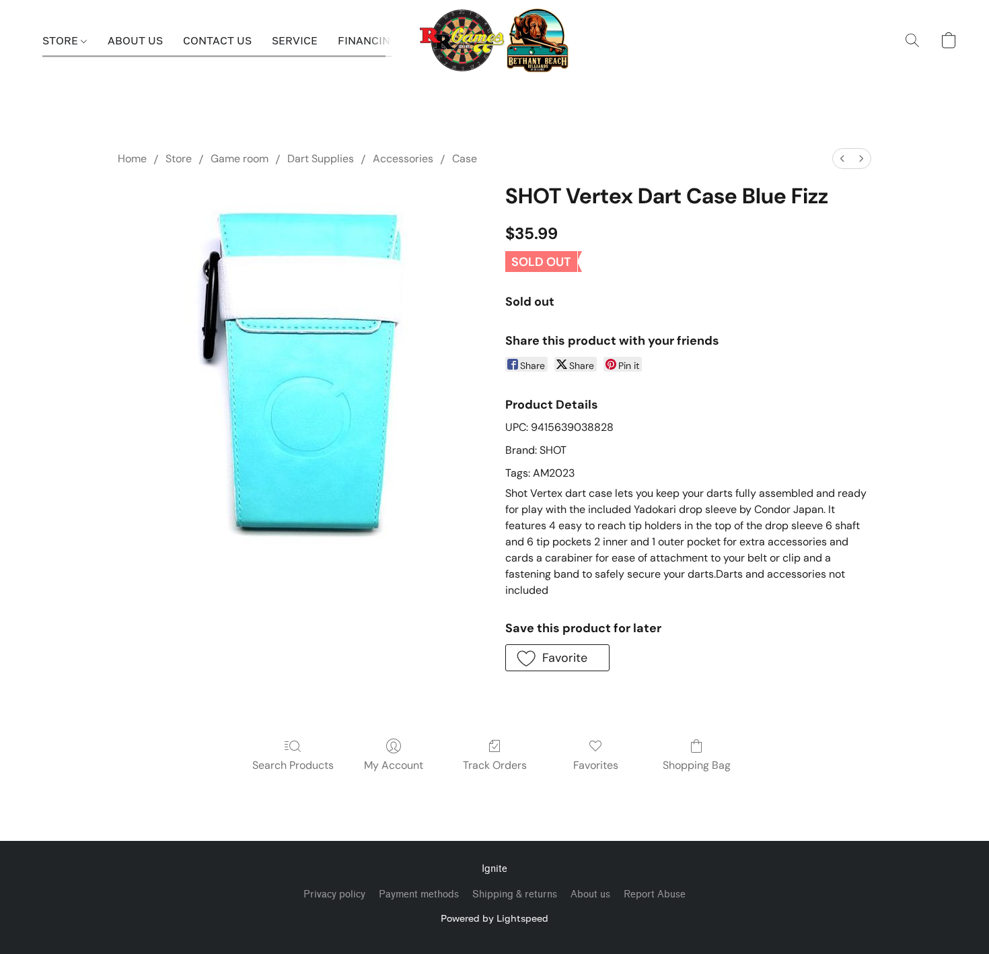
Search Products (293, 765)
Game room (239, 158)
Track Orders (495, 765)
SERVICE (295, 40)
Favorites (595, 765)
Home (132, 158)
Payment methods (419, 894)
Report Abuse (655, 894)
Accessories (403, 158)
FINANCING (368, 40)
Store (179, 158)
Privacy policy (334, 894)
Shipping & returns (514, 894)
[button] (494, 40)
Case (464, 158)
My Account (393, 765)
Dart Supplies (320, 158)
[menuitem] (842, 158)
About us (590, 894)
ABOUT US (135, 40)
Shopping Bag (697, 765)
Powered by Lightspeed (494, 918)
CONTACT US (217, 40)
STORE (61, 40)
